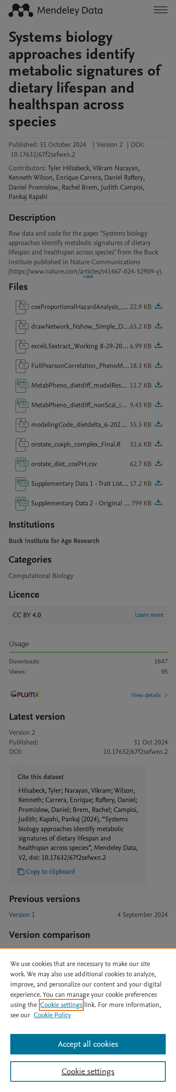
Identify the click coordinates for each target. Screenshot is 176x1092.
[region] (88, 1020)
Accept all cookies (88, 1044)
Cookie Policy (52, 1015)
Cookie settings (61, 1005)
